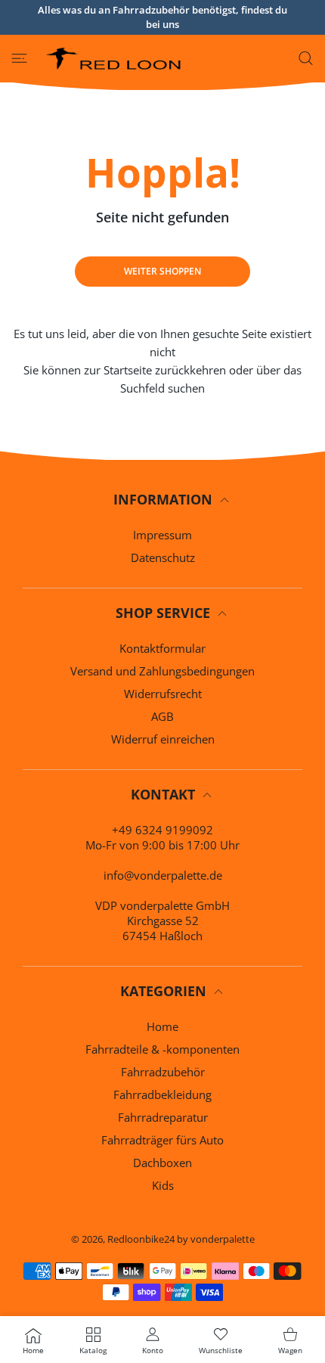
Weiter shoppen (162, 271)
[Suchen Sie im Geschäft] (305, 58)
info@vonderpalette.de (163, 875)
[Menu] (19, 58)
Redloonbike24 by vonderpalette (181, 1239)
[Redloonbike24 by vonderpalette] (114, 58)
